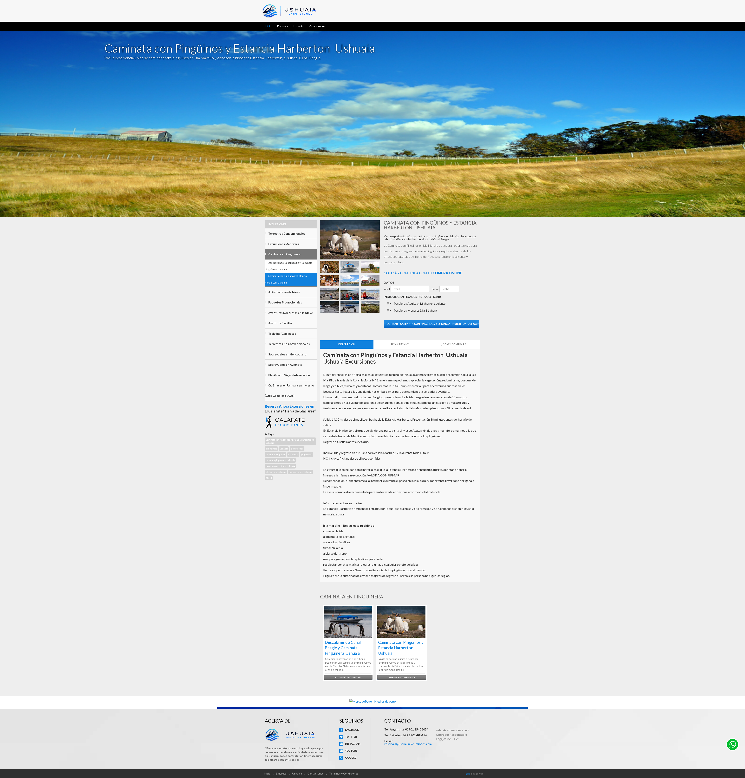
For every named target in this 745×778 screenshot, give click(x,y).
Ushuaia (298, 26)
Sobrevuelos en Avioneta (285, 364)
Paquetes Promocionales (285, 302)
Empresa (282, 26)
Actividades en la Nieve (284, 292)
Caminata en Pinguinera (284, 254)
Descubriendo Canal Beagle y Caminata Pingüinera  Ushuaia (288, 266)
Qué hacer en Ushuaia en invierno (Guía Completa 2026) (289, 390)
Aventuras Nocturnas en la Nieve (290, 313)
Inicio (268, 26)
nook (467, 773)
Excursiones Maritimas (283, 244)
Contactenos (317, 26)
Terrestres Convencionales (286, 233)
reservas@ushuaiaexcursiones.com (408, 744)
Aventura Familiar (280, 323)
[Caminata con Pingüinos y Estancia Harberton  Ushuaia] (329, 266)
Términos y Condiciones (343, 773)
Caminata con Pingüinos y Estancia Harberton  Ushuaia (286, 279)
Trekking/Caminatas (282, 333)
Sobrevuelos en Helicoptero (287, 354)
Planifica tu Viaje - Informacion (289, 375)
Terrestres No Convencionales (289, 344)
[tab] (346, 344)
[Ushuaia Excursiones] (731, 746)
